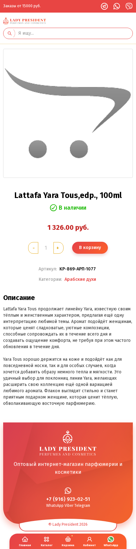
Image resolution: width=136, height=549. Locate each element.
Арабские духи (80, 279)
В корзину (90, 247)
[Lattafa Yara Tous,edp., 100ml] (68, 113)
